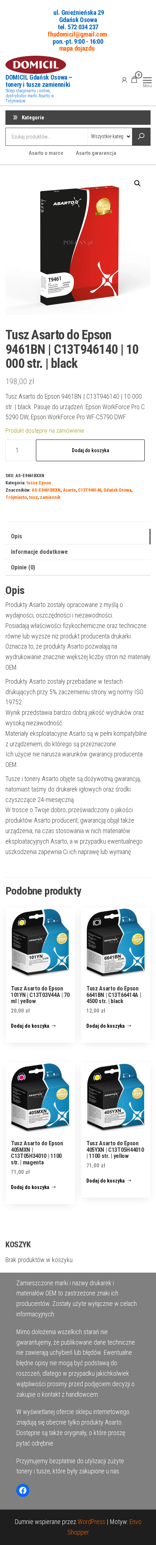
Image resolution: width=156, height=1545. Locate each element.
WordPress (91, 1521)
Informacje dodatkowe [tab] (39, 551)
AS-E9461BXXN (46, 490)
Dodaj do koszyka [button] (30, 1026)
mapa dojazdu (77, 48)
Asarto (69, 490)
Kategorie (33, 117)
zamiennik (50, 497)
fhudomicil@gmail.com (77, 34)
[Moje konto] (124, 79)
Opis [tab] (16, 536)
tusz (33, 497)
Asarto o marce (46, 153)
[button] (137, 183)
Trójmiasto (16, 497)
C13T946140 (89, 490)
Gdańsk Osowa (117, 490)
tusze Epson (38, 482)
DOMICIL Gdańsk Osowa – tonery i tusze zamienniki (38, 80)
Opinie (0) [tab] (23, 567)
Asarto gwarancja (96, 153)
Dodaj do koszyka (90, 450)
